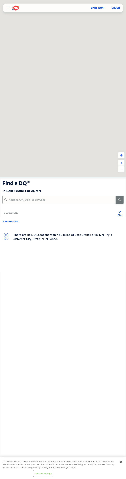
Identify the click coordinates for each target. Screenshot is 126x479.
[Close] (121, 461)
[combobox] (63, 200)
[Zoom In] (121, 163)
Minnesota (11, 221)
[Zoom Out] (121, 169)
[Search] (120, 200)
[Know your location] (121, 155)
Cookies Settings (43, 473)
